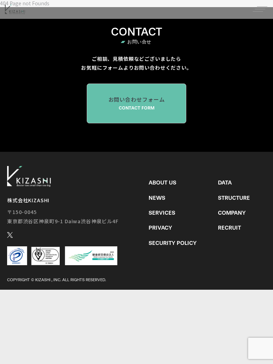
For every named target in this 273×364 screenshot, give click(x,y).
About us (162, 182)
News (157, 197)
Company (232, 212)
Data (225, 182)
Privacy (160, 227)
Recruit (229, 227)
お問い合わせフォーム (136, 103)
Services (162, 212)
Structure (234, 197)
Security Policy (173, 243)
